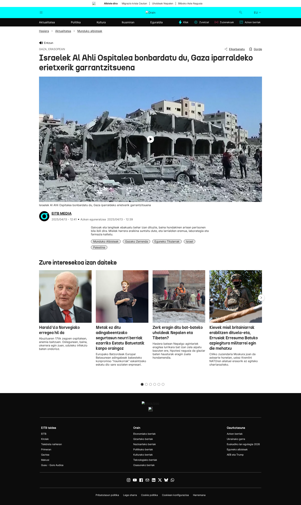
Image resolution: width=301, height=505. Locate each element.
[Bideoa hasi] (150, 139)
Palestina (99, 247)
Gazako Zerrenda (136, 241)
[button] (261, 297)
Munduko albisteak (105, 241)
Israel (189, 241)
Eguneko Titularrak (167, 241)
